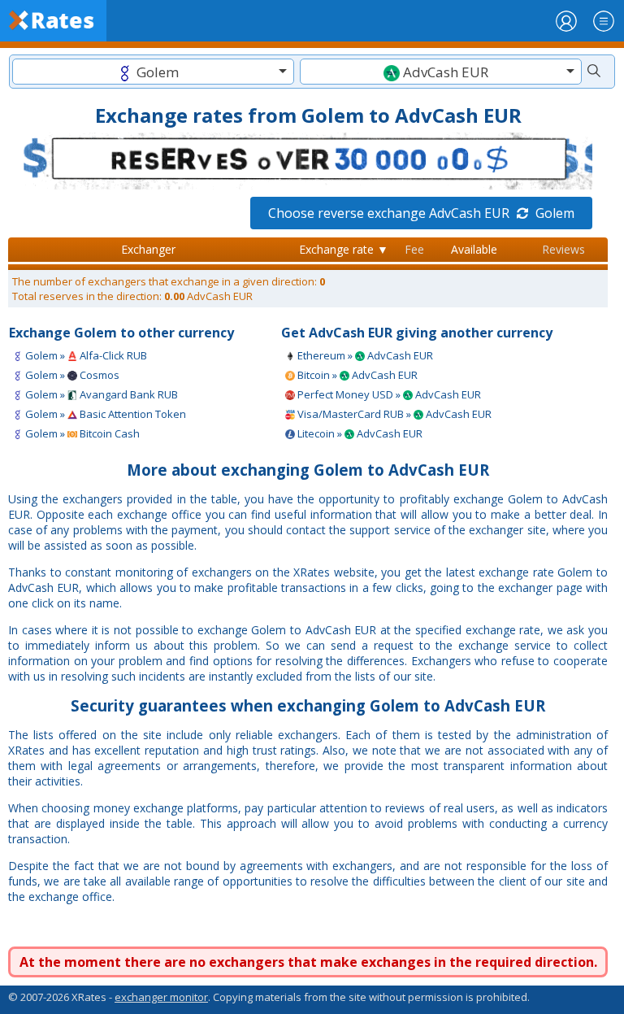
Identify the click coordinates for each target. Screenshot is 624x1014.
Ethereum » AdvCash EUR (364, 355)
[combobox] (153, 72)
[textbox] (153, 72)
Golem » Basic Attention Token (104, 414)
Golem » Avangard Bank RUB (100, 394)
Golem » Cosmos (71, 375)
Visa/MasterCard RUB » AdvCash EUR (393, 414)
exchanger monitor (161, 997)
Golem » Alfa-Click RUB (85, 355)
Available (474, 249)
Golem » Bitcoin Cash (81, 433)
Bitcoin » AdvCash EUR (356, 375)
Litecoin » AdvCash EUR (358, 433)
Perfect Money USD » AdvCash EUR (388, 394)
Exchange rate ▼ (343, 249)
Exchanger (148, 249)
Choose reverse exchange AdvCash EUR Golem (421, 213)
